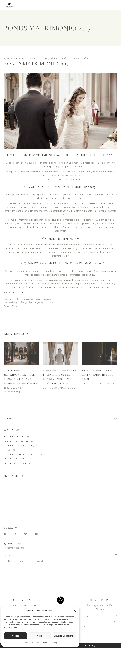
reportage (39, 302)
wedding (16, 306)
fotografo (8, 298)
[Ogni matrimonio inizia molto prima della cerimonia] (17, 489)
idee (17, 298)
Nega (39, 636)
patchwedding (10, 302)
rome (6, 306)
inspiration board (16, 441)
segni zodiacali (15, 459)
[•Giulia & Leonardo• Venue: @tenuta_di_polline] (17, 505)
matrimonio (27, 298)
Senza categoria (15, 463)
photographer (26, 302)
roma (50, 302)
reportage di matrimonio (54, 58)
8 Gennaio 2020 (51, 388)
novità (47, 298)
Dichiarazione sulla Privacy (46, 642)
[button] (74, 610)
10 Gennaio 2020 (12, 388)
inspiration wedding (18, 446)
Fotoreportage (14, 437)
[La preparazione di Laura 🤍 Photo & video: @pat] (75, 489)
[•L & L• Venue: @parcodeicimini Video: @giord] (46, 505)
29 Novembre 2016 (14, 58)
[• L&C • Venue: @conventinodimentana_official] (103, 505)
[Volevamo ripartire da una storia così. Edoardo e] (46, 489)
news (32, 58)
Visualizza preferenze (64, 636)
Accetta (15, 636)
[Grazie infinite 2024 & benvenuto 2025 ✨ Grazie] (75, 505)
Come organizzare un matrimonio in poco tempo (99, 375)
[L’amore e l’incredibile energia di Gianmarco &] (103, 489)
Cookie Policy (28, 642)
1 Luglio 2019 (89, 383)
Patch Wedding (81, 58)
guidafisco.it (17, 292)
